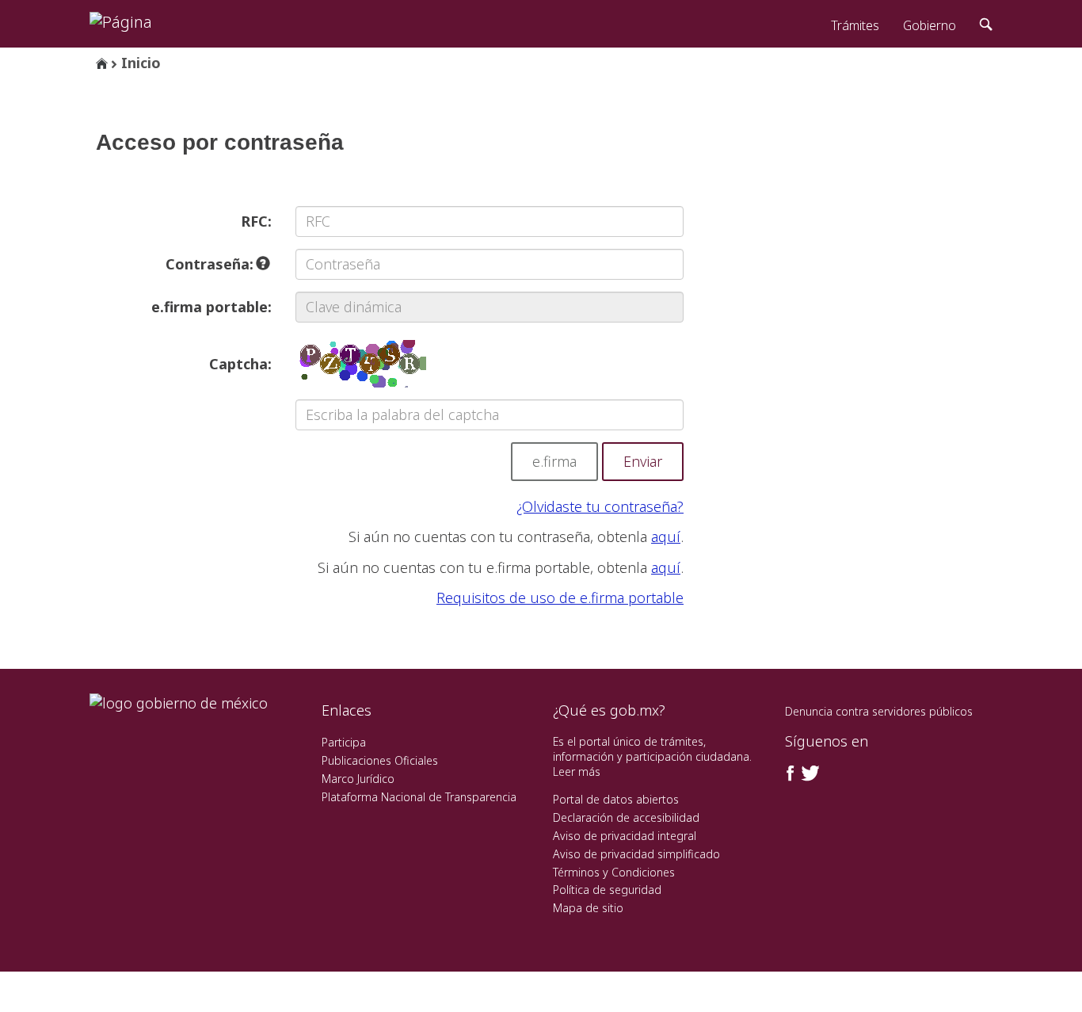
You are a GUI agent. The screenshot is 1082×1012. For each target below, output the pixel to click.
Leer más (576, 771)
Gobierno (929, 25)
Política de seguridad (607, 889)
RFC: (256, 221)
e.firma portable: (211, 306)
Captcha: (240, 363)
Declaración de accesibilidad (626, 817)
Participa (344, 742)
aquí (665, 536)
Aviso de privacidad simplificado (636, 853)
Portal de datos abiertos (616, 799)
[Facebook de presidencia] (790, 773)
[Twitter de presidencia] (809, 773)
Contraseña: (211, 263)
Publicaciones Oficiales (380, 760)
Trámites (855, 25)
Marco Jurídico (358, 778)
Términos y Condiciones (614, 872)
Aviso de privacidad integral (624, 835)
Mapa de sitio (588, 907)
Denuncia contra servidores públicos (879, 711)
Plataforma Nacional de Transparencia (419, 796)
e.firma (554, 461)
